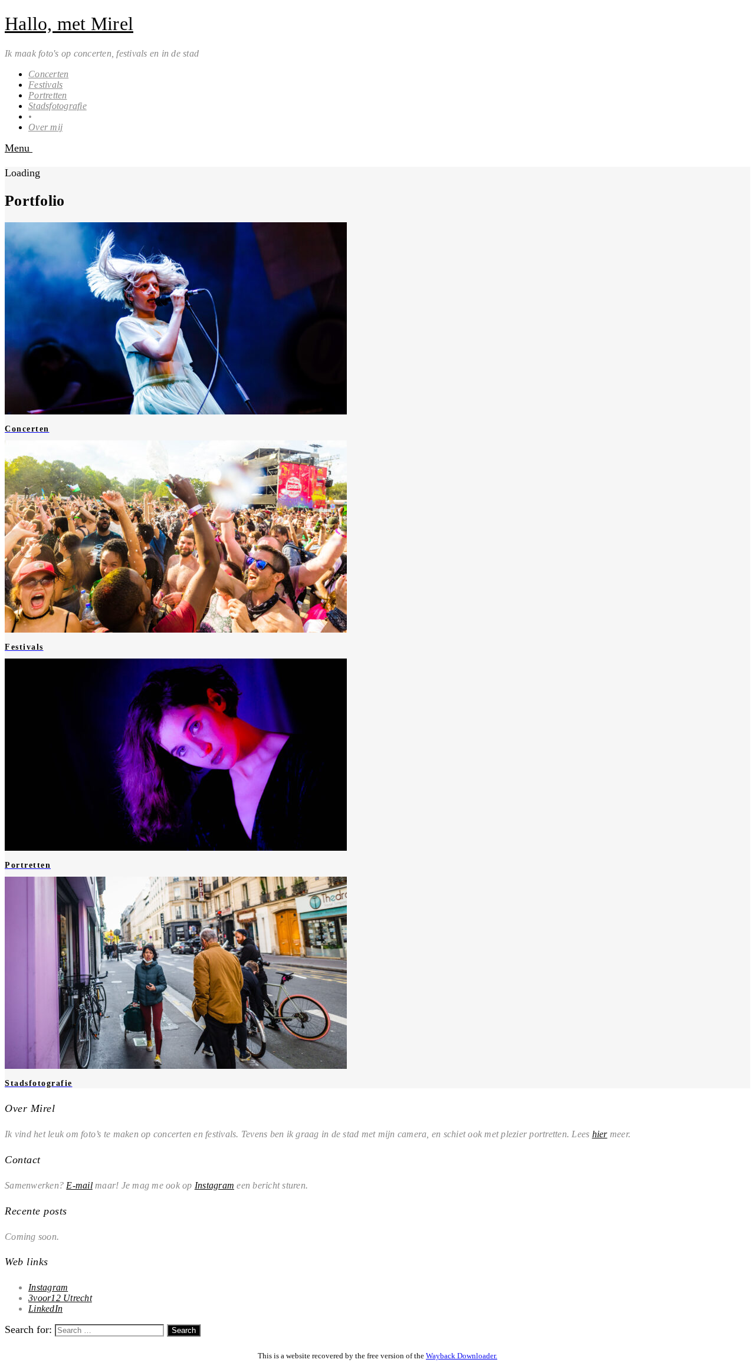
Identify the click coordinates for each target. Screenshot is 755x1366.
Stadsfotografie (57, 106)
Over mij (45, 127)
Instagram (214, 1185)
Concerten (48, 74)
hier (600, 1134)
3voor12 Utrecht (60, 1298)
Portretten (47, 95)
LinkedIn (45, 1309)
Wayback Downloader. (461, 1355)
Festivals (45, 85)
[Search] (9, 160)
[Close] (9, 1342)
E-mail (79, 1185)
